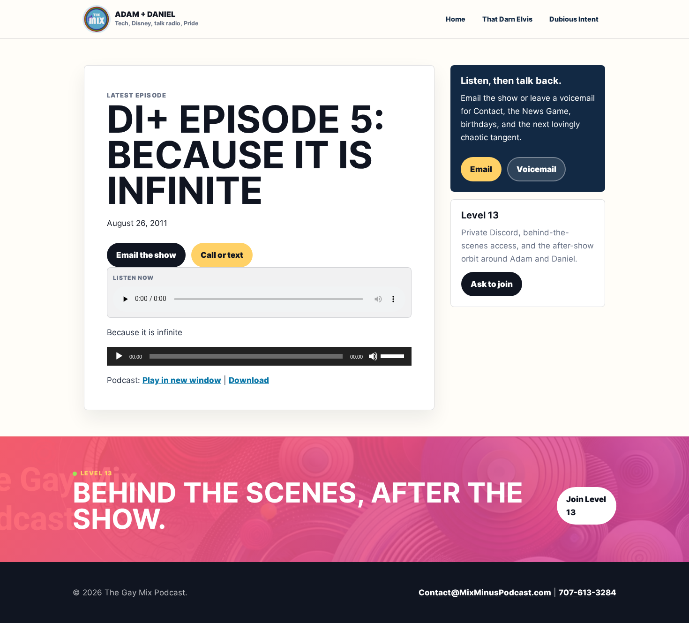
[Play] (119, 356)
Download (249, 380)
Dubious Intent (574, 19)
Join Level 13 (586, 506)
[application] (259, 356)
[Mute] (373, 356)
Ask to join (492, 284)
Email (481, 169)
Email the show (146, 255)
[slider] (394, 355)
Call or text (222, 255)
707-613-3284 (587, 592)
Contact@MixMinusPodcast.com (485, 592)
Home (455, 19)
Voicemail (536, 169)
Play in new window (181, 380)
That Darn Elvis (507, 19)
